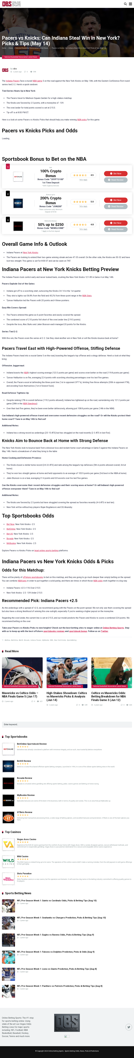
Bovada (10, 538)
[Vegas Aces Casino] (8, 850)
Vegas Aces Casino (26, 839)
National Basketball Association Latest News (32, 48)
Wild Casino (22, 856)
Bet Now (117, 173)
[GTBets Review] (8, 823)
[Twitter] (128, 1027)
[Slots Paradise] (8, 884)
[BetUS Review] (18, 208)
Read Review (117, 180)
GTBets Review (24, 812)
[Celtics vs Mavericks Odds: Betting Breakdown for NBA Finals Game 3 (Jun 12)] (111, 672)
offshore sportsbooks (33, 577)
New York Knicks (30, 252)
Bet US (10, 534)
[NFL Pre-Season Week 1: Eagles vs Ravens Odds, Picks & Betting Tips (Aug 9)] (8, 946)
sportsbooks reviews (54, 631)
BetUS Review (24, 761)
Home (4, 48)
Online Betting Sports (113, 628)
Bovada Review (24, 778)
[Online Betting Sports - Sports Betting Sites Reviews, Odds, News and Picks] (11, 4)
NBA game (37, 81)
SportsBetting (71, 640)
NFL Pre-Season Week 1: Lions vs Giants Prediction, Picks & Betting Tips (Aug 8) (57, 969)
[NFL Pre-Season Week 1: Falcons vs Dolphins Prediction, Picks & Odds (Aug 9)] (8, 963)
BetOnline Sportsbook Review (32, 744)
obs (15, 68)
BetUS (21, 640)
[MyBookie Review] (8, 806)
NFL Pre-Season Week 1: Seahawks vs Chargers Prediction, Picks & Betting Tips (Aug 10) (61, 917)
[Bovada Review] (18, 231)
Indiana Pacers (12, 81)
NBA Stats (87, 295)
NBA (26, 372)
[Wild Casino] (8, 867)
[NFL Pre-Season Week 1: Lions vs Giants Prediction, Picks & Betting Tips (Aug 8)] (8, 980)
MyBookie (11, 543)
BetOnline (11, 529)
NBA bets (22, 581)
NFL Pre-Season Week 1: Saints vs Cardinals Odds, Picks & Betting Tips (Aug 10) (57, 900)
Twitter (104, 631)
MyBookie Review (26, 795)
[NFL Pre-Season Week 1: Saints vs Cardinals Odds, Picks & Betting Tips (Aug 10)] (8, 912)
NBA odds (98, 581)
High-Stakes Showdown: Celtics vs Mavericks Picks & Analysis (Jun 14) (67, 696)
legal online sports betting (46, 550)
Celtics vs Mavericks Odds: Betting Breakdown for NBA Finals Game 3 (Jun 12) (108, 696)
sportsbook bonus (78, 631)
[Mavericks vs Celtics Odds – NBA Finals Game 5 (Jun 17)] (22, 672)
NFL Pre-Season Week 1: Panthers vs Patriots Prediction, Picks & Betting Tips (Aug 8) (59, 986)
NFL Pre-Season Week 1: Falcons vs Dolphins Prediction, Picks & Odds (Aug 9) (55, 952)
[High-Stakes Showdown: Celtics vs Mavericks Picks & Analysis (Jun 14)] (67, 672)
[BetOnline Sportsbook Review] (18, 181)
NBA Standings (30, 403)
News (11, 48)
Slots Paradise (24, 873)
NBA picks (82, 119)
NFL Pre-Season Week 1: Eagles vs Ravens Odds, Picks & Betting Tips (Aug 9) (55, 935)
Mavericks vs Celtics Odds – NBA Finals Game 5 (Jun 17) (20, 694)
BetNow (7, 640)
